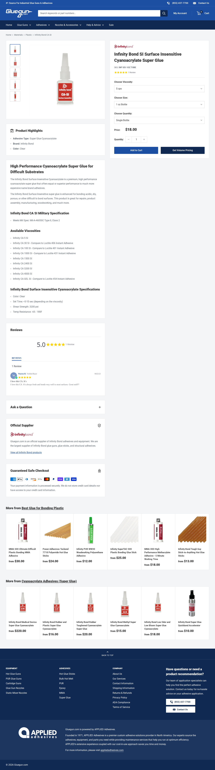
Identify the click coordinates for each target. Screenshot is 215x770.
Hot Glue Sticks (67, 673)
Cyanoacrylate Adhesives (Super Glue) (49, 581)
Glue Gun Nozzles (15, 688)
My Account (180, 13)
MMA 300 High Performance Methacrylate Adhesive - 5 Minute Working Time (157, 554)
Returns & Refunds (122, 693)
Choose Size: (127, 97)
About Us (117, 673)
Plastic (29, 35)
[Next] (209, 541)
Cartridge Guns (13, 683)
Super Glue (64, 697)
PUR (61, 683)
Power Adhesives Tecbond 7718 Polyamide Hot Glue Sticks (55, 552)
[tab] (16, 359)
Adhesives (41, 25)
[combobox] (99, 13)
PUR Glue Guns (14, 678)
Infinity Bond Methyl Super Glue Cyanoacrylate (123, 624)
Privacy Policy (120, 697)
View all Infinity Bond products (26, 452)
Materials (18, 35)
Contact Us (203, 3)
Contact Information (123, 683)
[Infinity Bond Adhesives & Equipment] (159, 46)
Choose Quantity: (130, 113)
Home (9, 25)
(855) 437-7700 (177, 3)
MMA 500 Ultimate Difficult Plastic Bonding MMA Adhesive (22, 552)
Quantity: (119, 139)
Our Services (119, 678)
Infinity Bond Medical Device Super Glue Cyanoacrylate (23, 624)
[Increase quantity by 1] (144, 139)
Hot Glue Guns (13, 673)
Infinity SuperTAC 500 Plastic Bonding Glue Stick (123, 551)
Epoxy (62, 688)
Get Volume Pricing (183, 150)
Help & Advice (93, 25)
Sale (111, 25)
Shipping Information (124, 688)
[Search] (164, 13)
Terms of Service (121, 707)
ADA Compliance (121, 702)
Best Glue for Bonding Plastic (43, 508)
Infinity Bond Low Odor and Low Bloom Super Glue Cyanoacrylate (157, 625)
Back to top (107, 655)
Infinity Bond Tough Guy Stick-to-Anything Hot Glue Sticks (191, 552)
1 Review (132, 72)
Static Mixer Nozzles (16, 693)
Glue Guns (22, 25)
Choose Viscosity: (126, 82)
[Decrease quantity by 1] (128, 139)
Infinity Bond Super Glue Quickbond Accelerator (189, 624)
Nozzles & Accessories (66, 25)
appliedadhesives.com (112, 750)
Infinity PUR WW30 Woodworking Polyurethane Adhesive (89, 552)
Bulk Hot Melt (66, 678)
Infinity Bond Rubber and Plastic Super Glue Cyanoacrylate (54, 625)
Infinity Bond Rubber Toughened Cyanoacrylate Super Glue (89, 625)
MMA (62, 693)
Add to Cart (136, 150)
